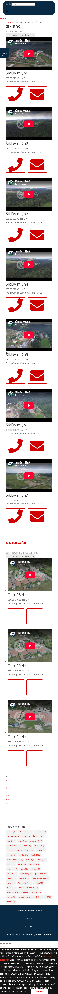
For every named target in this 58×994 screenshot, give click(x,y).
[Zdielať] (7, 943)
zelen (46, 897)
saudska (24, 878)
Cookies (29, 918)
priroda (40, 873)
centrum (13, 836)
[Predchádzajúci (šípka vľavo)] (1, 946)
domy (22, 841)
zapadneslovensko (29, 897)
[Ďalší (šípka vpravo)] (4, 946)
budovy (40, 831)
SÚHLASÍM (39, 991)
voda (24, 892)
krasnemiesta (15, 859)
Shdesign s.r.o (13, 934)
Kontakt (29, 926)
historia (39, 845)
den (11, 841)
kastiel (35, 855)
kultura (30, 859)
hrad (40, 850)
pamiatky (26, 873)
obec (35, 869)
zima (11, 902)
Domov (9, 22)
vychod (36, 892)
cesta (26, 836)
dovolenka (13, 845)
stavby (11, 888)
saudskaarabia (40, 878)
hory (29, 850)
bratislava (25, 831)
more (24, 869)
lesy (42, 859)
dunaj (26, 845)
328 (7, 795)
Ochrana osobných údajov (29, 910)
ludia (22, 864)
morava (12, 869)
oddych (12, 873)
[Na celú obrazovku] (4, 943)
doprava (36, 841)
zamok (11, 897)
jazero (11, 855)
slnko (11, 883)
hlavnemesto (14, 850)
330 (7, 803)
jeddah (23, 855)
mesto (34, 864)
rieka (11, 878)
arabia (11, 831)
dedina (38, 836)
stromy (12, 892)
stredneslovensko (28, 888)
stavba (38, 883)
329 (7, 799)
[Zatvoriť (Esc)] (10, 943)
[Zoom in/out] (1, 943)
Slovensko (24, 883)
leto (11, 864)
